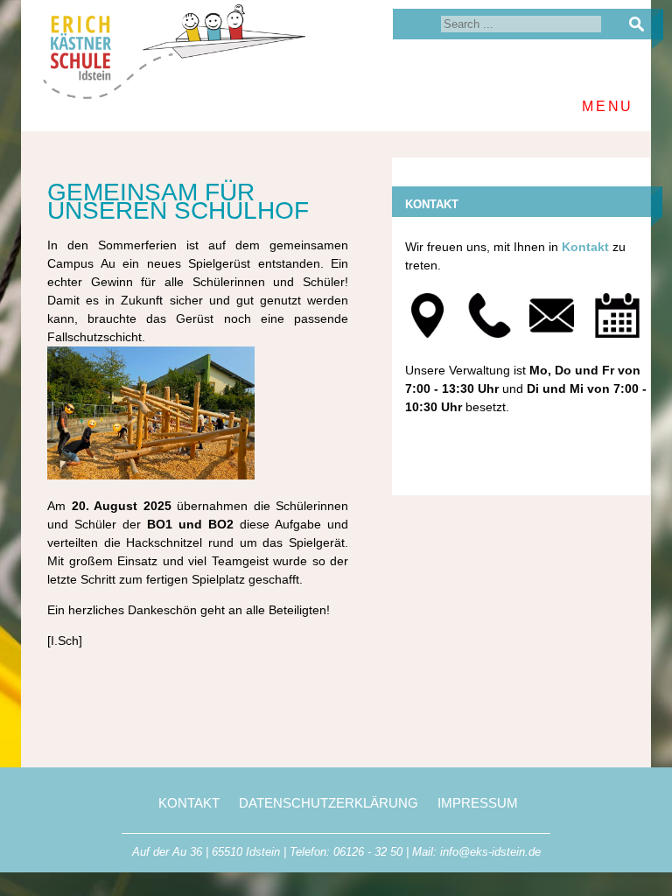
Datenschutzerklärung (328, 802)
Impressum (478, 802)
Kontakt (585, 247)
